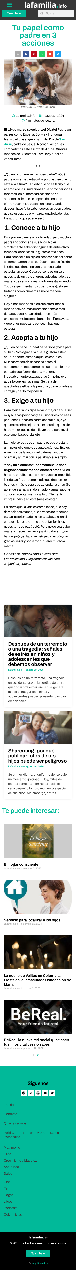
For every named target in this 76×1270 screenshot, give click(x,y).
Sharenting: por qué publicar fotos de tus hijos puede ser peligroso (37, 756)
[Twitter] (52, 1093)
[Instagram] (31, 1093)
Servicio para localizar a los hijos (32, 920)
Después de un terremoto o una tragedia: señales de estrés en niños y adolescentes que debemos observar (37, 654)
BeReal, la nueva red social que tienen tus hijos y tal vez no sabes (36, 1042)
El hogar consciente (21, 864)
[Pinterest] (38, 1093)
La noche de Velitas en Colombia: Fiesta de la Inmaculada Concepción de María (37, 979)
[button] (18, 54)
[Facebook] (24, 1093)
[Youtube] (45, 1093)
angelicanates (40, 1263)
